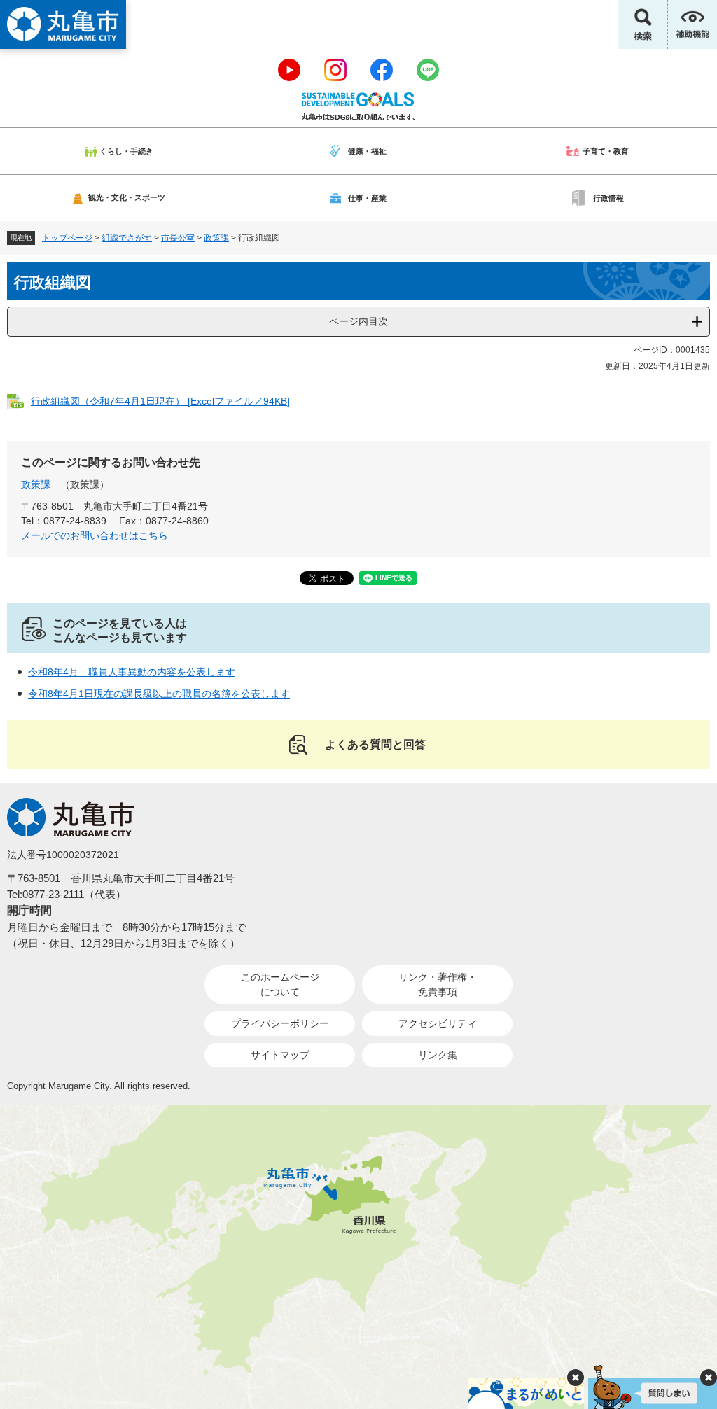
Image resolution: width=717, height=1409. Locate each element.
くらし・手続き (126, 151)
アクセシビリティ (437, 1023)
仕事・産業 (367, 198)
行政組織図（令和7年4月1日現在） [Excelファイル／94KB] (160, 401)
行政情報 (608, 198)
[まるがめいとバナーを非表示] (575, 1377)
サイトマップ (280, 1054)
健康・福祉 (367, 151)
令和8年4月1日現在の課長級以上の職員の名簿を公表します (159, 693)
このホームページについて (280, 984)
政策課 (216, 238)
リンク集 (437, 1054)
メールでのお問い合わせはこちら (94, 535)
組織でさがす (127, 238)
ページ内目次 (358, 321)
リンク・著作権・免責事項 (437, 984)
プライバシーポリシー (280, 1023)
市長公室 (178, 238)
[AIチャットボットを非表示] (708, 1377)
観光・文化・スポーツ (126, 197)
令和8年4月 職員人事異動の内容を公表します (131, 672)
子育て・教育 (606, 151)
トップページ (67, 238)
